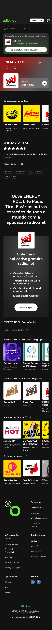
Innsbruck (20, 172)
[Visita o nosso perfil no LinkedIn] (33, 581)
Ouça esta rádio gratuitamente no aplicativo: (25, 36)
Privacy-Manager (12, 568)
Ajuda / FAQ (36, 551)
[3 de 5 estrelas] (13, 148)
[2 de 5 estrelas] (9, 148)
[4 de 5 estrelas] (17, 148)
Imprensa (35, 513)
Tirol (30, 172)
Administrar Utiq (12, 563)
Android (8, 593)
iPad (7, 588)
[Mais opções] (47, 62)
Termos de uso (11, 544)
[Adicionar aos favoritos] (39, 62)
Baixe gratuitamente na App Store (26, 50)
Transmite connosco (35, 524)
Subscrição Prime (38, 557)
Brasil (28, 606)
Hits (6, 68)
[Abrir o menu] (48, 20)
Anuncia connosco (39, 518)
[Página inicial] (4, 28)
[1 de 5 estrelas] (5, 148)
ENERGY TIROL (28, 85)
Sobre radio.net (37, 508)
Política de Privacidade (10, 550)
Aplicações (35, 546)
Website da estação (12, 164)
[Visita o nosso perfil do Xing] (39, 581)
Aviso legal (9, 557)
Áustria (39, 172)
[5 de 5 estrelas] (21, 148)
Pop (14, 68)
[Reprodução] (44, 83)
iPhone (8, 582)
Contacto (35, 541)
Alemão (8, 172)
